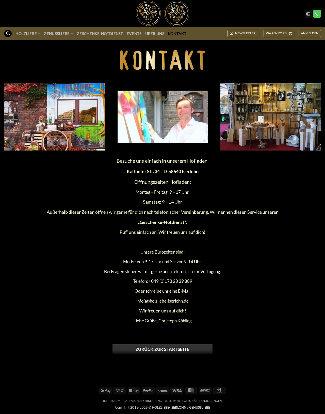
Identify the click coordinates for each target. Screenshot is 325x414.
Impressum (111, 400)
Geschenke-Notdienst (100, 33)
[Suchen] (7, 33)
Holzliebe (26, 33)
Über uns (154, 33)
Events (134, 33)
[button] (243, 33)
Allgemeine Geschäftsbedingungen (193, 400)
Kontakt (177, 33)
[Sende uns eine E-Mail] (308, 14)
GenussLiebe (57, 33)
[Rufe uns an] (317, 14)
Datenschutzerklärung (142, 400)
